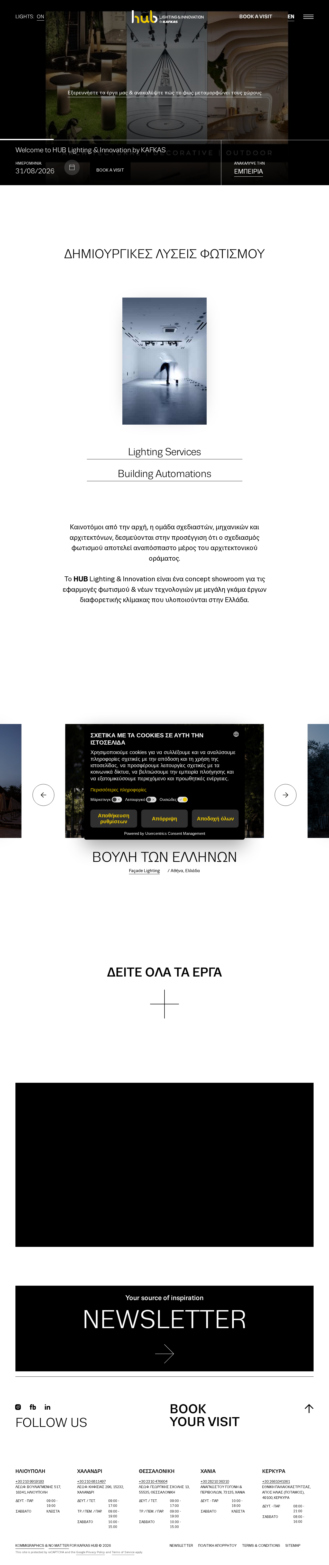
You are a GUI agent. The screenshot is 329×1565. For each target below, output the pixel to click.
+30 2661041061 (276, 1481)
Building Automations (164, 474)
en (291, 16)
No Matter (59, 1546)
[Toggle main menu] (308, 17)
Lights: (29, 17)
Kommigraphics (29, 1546)
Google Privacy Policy (90, 1552)
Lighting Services (164, 452)
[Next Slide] (246, 92)
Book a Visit (255, 16)
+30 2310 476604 (153, 1481)
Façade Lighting (144, 871)
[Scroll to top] (309, 1408)
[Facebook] (32, 1407)
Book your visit (205, 1416)
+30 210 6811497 (91, 1481)
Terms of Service (123, 1552)
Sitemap (292, 1546)
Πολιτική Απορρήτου (217, 1546)
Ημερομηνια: (28, 163)
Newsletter (181, 1546)
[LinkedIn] (47, 1407)
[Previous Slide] (82, 92)
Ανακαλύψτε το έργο (164, 98)
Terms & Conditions (261, 1546)
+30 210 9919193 (29, 1481)
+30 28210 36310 (214, 1481)
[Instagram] (18, 1407)
